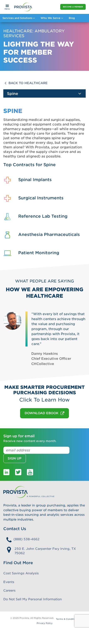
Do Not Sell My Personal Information (32, 599)
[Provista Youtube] (30, 472)
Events (8, 582)
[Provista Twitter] (18, 472)
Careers (9, 590)
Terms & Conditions (67, 619)
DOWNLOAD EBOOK (41, 413)
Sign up (15, 458)
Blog (72, 18)
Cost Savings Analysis (21, 573)
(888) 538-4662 (26, 539)
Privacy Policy (45, 623)
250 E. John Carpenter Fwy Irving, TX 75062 (45, 551)
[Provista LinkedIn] (6, 472)
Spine (12, 93)
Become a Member (73, 7)
